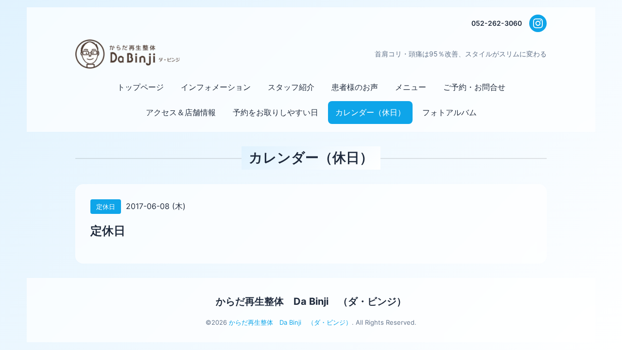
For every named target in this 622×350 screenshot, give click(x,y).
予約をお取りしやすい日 (275, 112)
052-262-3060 (496, 23)
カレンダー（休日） (370, 112)
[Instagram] (538, 23)
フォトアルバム (449, 112)
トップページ (140, 87)
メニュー (410, 87)
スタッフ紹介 (291, 87)
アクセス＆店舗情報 (181, 112)
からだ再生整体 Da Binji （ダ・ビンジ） (311, 301)
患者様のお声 (354, 87)
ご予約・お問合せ (474, 87)
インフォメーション (216, 87)
